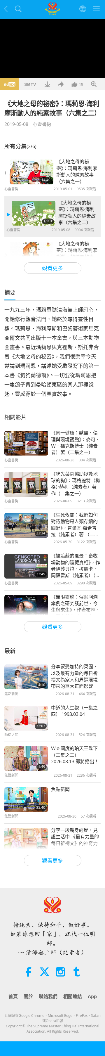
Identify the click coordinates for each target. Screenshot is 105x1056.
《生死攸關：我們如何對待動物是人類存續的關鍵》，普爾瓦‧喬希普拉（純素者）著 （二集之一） (75, 525)
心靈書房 (42, 124)
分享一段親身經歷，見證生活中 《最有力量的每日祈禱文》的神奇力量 (75, 840)
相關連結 (72, 996)
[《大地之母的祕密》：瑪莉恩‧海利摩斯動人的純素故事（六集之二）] (33, 213)
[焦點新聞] (26, 799)
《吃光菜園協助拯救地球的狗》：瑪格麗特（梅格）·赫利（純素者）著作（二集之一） (75, 484)
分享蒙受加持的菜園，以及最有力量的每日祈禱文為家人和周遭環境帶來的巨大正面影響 (74, 676)
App (92, 996)
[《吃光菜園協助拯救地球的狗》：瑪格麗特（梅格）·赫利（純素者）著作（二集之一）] (26, 484)
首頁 (13, 996)
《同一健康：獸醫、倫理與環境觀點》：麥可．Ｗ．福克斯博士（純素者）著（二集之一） (75, 443)
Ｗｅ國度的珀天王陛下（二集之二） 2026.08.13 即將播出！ (75, 755)
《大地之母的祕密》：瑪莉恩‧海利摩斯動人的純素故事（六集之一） (76, 171)
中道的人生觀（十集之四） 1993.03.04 (74, 710)
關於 (28, 996)
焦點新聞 (60, 789)
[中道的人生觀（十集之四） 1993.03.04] (26, 718)
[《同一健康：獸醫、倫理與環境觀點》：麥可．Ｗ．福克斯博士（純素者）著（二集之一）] (26, 443)
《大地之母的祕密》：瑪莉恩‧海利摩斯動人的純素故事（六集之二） (77, 213)
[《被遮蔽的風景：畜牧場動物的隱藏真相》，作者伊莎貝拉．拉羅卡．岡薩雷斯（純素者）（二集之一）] (26, 566)
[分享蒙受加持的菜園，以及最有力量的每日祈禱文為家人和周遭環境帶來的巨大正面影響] (26, 676)
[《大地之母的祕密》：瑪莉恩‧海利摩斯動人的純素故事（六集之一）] (31, 172)
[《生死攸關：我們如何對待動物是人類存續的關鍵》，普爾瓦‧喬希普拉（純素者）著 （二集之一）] (26, 525)
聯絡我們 (48, 996)
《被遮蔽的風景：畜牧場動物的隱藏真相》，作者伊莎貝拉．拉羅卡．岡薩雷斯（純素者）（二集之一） (75, 566)
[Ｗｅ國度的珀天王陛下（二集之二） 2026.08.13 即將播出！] (26, 758)
